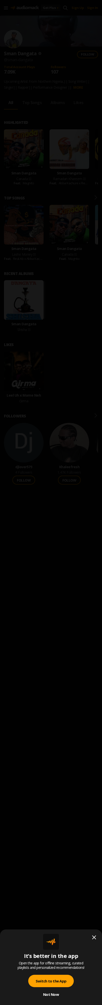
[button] (51, 502)
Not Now (51, 994)
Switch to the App (51, 980)
